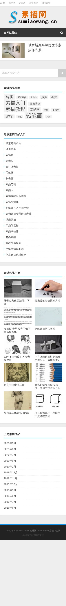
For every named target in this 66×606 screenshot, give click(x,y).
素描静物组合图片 (16, 196)
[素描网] (33, 17)
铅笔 (20, 117)
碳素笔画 (11, 149)
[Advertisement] (33, 573)
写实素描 (33, 3)
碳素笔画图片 (13, 143)
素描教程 (15, 109)
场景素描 (11, 219)
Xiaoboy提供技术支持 (33, 535)
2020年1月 (10, 466)
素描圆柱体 (12, 231)
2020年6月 (10, 460)
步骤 (44, 97)
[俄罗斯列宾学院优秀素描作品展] (13, 50)
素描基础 (35, 103)
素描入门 (15, 103)
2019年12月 (11, 472)
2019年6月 (10, 507)
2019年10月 (11, 484)
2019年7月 (10, 501)
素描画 (12, 3)
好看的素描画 (13, 243)
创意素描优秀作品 (16, 254)
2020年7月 (10, 454)
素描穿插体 (12, 201)
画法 (54, 97)
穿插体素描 (12, 225)
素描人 (9, 190)
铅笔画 (22, 3)
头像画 (9, 178)
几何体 (34, 97)
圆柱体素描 (12, 166)
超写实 (9, 116)
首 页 (2, 3)
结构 (46, 110)
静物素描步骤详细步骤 (18, 213)
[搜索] (61, 32)
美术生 (55, 110)
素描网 (9, 155)
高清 (48, 117)
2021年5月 (10, 449)
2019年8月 (10, 495)
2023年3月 (10, 443)
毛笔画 (9, 172)
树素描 (9, 160)
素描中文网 (54, 530)
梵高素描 (11, 237)
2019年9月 (10, 490)
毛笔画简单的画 (15, 248)
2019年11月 (10, 478)
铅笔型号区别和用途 (17, 207)
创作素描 (46, 3)
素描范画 (11, 184)
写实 (9, 97)
